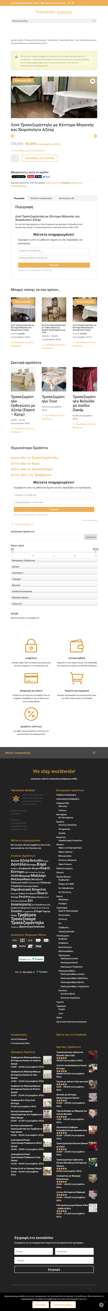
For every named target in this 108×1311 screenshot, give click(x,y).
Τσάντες (62, 810)
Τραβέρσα (26, 914)
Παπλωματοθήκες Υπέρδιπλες (75, 986)
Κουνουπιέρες (65, 947)
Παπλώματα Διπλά (69, 958)
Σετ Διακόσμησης (22, 902)
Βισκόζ (45, 861)
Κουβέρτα (15, 868)
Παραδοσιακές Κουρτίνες (70, 840)
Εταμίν (61, 1009)
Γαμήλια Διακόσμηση (66, 794)
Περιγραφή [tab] (19, 198)
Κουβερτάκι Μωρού (29, 868)
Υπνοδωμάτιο (62, 935)
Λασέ (26, 872)
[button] (92, 81)
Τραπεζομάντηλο (19, 186)
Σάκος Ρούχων (37, 897)
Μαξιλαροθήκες (21, 879)
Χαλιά (59, 1017)
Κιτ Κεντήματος (65, 817)
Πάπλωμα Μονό (34, 883)
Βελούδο (36, 860)
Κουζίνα (60, 821)
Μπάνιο (60, 844)
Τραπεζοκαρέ (23, 918)
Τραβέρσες (63, 927)
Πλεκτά (60, 872)
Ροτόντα (25, 897)
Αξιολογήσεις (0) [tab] (66, 198)
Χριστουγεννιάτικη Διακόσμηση (71, 1021)
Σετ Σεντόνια (44, 908)
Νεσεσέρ (62, 806)
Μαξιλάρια (63, 899)
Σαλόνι (59, 896)
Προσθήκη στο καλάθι (39, 158)
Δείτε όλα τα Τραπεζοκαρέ (32, 469)
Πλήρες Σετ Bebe (66, 883)
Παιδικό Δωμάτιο (64, 868)
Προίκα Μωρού (63, 876)
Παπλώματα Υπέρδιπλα (72, 966)
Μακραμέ (24, 875)
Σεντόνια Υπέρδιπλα (19, 901)
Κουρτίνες (61, 837)
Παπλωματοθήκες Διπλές (73, 974)
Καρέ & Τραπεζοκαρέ (68, 910)
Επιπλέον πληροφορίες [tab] (41, 198)
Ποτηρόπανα (64, 829)
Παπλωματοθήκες (66, 970)
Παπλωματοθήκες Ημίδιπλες (74, 978)
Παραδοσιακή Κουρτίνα (28, 889)
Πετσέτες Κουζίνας (67, 824)
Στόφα (38, 911)
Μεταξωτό (37, 879)
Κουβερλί (62, 938)
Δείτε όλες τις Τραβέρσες (31, 474)
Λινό (80, 182)
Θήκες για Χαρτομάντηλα (70, 847)
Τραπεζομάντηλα (66, 40)
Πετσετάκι (14, 894)
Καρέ (36, 463)
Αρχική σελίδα (17, 40)
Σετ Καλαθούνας (39, 904)
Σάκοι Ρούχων (65, 864)
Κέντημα (31, 864)
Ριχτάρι (14, 897)
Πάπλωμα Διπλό (19, 882)
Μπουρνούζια (64, 856)
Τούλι (14, 915)
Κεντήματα (61, 814)
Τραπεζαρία (53, 40)
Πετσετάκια (64, 915)
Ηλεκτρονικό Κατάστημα (35, 40)
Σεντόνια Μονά (68, 993)
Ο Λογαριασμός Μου (20, 1043)
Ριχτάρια (62, 903)
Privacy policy (63, 1305)
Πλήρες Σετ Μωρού (27, 893)
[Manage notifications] (101, 1305)
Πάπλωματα (64, 955)
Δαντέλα (18, 864)
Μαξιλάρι (38, 875)
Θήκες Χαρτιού (65, 851)
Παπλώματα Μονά (69, 962)
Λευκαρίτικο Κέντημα (37, 872)
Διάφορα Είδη (62, 803)
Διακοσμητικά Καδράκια (67, 798)
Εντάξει (40, 1305)
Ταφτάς (46, 911)
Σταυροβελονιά (28, 911)
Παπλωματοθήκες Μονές (72, 982)
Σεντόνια (62, 990)
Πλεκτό (42, 893)
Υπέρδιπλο (15, 927)
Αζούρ (74, 182)
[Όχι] (104, 1301)
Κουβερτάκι (63, 879)
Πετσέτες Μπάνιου (67, 860)
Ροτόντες (62, 919)
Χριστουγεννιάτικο (32, 926)
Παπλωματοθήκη (30, 886)
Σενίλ (47, 897)
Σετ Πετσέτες (33, 908)
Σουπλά (16, 911)
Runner (15, 860)
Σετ (60, 923)
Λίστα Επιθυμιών (19, 1039)
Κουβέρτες (63, 942)
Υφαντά (60, 1002)
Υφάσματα (61, 1006)
